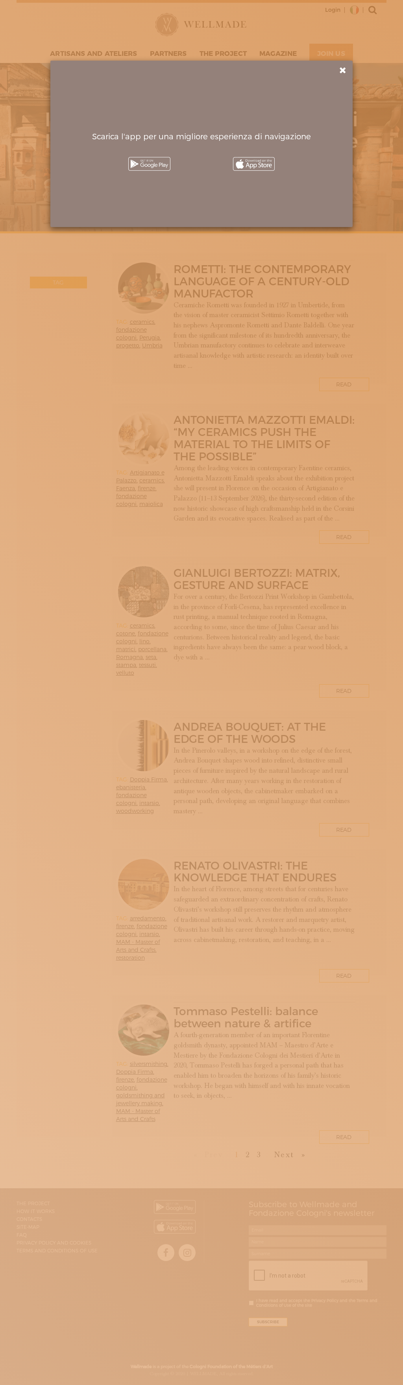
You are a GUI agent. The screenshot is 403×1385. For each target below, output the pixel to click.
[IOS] (254, 164)
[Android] (149, 164)
